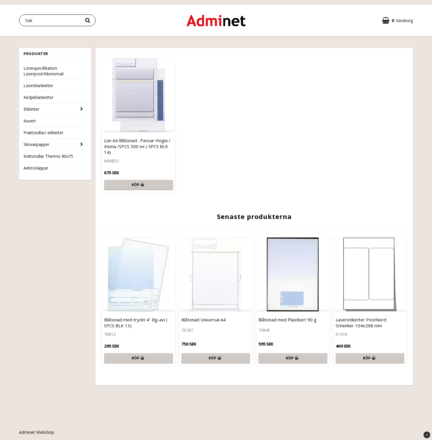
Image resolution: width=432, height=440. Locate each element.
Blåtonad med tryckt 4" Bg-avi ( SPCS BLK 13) (136, 322)
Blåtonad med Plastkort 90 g (287, 320)
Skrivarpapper (36, 144)
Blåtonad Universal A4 (203, 320)
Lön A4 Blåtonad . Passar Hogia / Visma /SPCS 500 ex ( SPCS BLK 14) (137, 146)
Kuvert (30, 121)
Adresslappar (36, 168)
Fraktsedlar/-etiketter (43, 132)
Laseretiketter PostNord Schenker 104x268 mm (361, 322)
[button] (397, 20)
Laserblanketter (38, 85)
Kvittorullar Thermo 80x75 (48, 156)
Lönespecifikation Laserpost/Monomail (43, 71)
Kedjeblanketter (38, 97)
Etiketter (31, 109)
